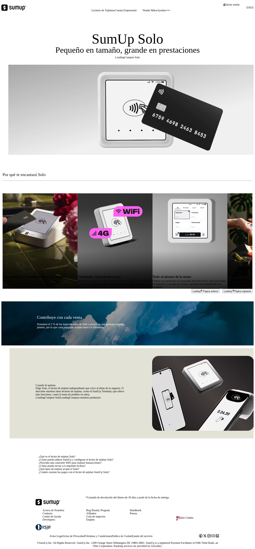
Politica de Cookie (122, 536)
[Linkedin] (217, 536)
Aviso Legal (56, 536)
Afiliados (91, 513)
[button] (199, 520)
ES (252, 7)
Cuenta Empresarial (126, 10)
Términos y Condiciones (98, 536)
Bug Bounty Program (98, 510)
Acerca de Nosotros (53, 510)
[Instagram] (209, 536)
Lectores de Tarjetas (102, 10)
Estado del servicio (142, 536)
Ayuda (161, 10)
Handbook (135, 510)
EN (248, 7)
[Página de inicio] (48, 504)
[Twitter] (205, 536)
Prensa (133, 513)
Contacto (47, 513)
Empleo (90, 519)
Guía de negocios (95, 516)
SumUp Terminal (101, 391)
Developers (48, 519)
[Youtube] (213, 536)
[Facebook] (201, 536)
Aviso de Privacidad (74, 536)
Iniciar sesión (232, 4)
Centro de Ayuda (51, 516)
